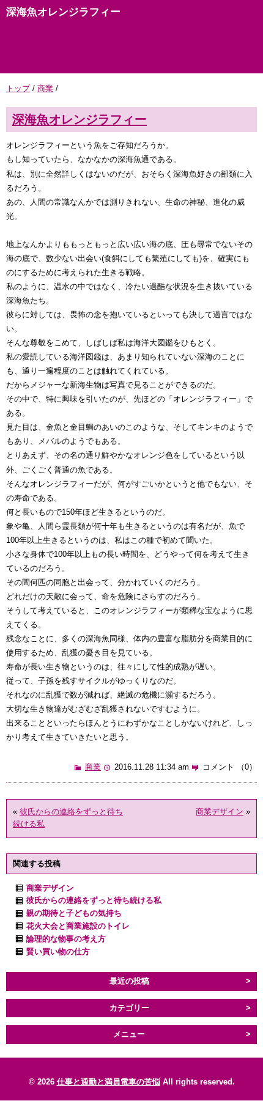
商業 (45, 88)
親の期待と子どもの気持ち (74, 913)
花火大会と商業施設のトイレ (78, 925)
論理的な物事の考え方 (66, 938)
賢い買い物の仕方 (58, 951)
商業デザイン (219, 811)
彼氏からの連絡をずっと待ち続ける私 (93, 900)
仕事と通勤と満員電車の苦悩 (108, 1081)
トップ (18, 88)
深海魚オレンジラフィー (79, 119)
